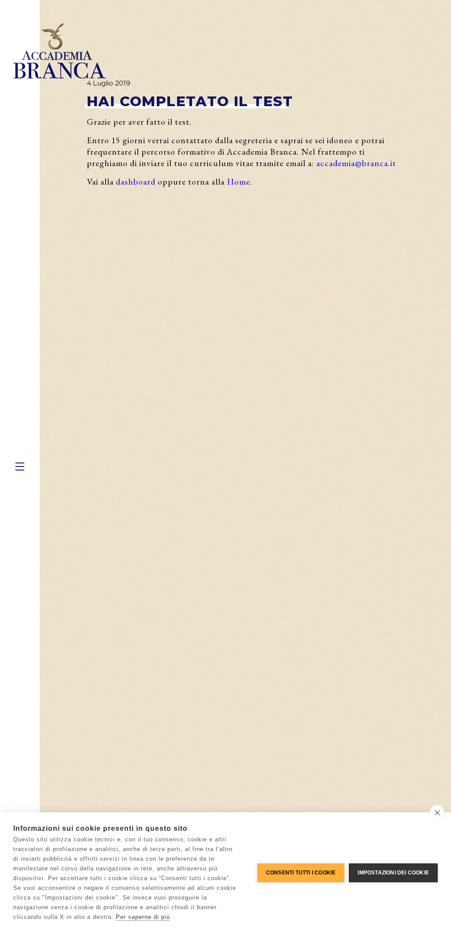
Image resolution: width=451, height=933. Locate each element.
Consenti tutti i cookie (301, 873)
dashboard (135, 181)
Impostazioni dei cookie (393, 873)
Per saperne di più (143, 917)
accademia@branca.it (356, 163)
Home (238, 181)
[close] (437, 812)
